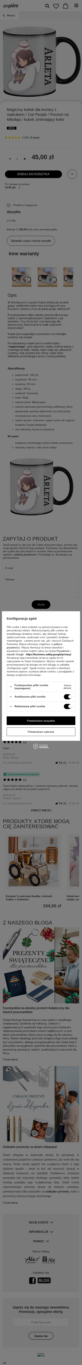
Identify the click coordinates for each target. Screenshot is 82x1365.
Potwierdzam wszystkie (41, 720)
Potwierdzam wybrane (41, 731)
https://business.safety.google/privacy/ (48, 654)
